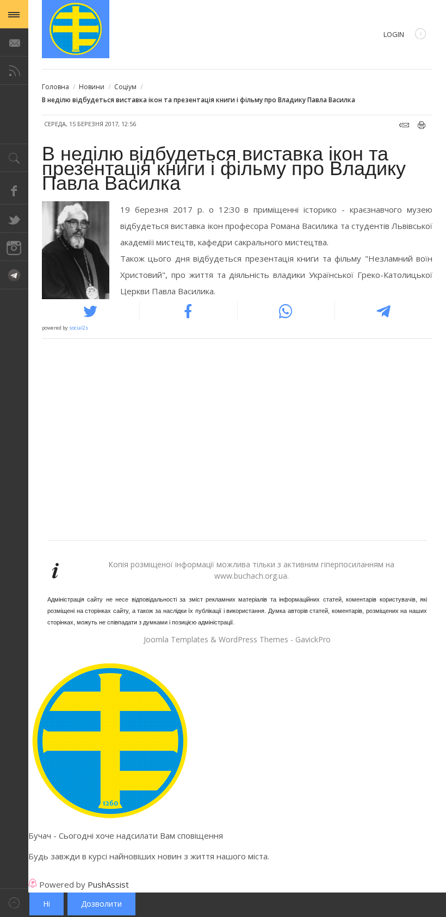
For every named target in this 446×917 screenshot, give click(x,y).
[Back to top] (14, 902)
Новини (91, 86)
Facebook (14, 190)
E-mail (404, 125)
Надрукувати (422, 125)
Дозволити (101, 904)
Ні (46, 904)
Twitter (14, 219)
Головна (55, 86)
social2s (78, 327)
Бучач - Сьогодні (75, 29)
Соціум (125, 86)
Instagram (14, 247)
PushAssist (108, 884)
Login (393, 34)
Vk (14, 275)
